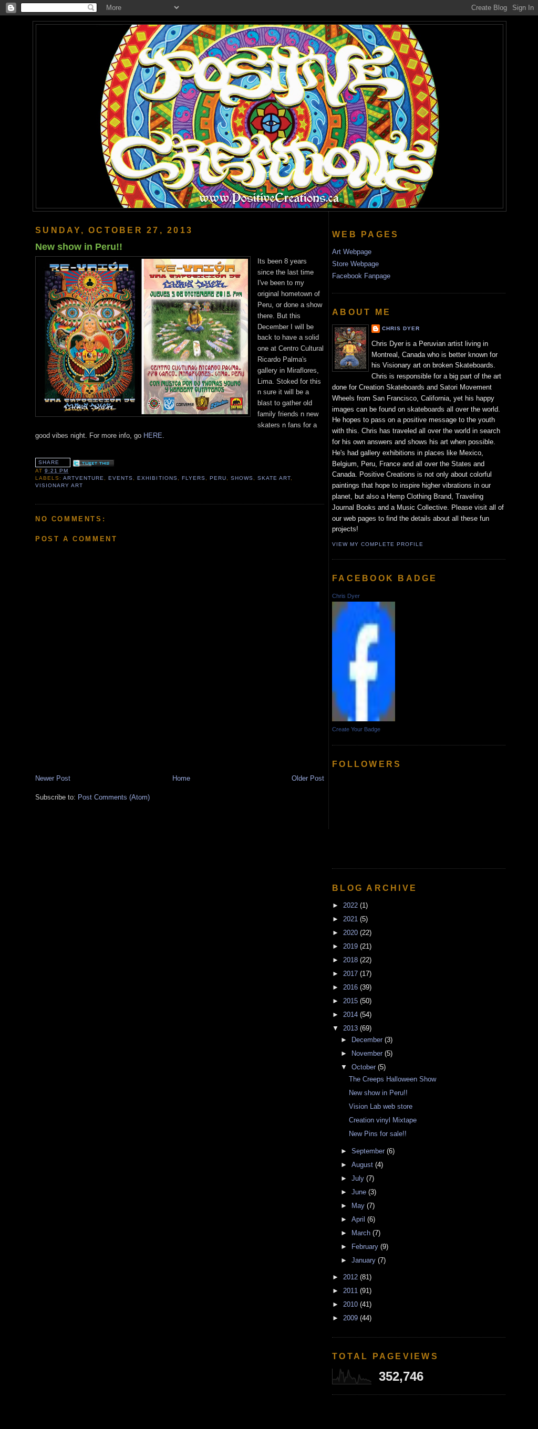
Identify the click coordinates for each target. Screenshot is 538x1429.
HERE (152, 435)
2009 (351, 1318)
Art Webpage (351, 252)
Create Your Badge (356, 729)
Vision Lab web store (380, 1106)
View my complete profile (377, 544)
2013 (351, 1028)
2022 (351, 905)
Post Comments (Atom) (114, 797)
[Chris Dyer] (363, 719)
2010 (351, 1304)
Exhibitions (157, 478)
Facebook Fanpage (361, 276)
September (369, 1151)
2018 (351, 960)
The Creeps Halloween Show (392, 1079)
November (368, 1053)
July (358, 1178)
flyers (193, 478)
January (364, 1260)
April (359, 1219)
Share (48, 462)
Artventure (83, 478)
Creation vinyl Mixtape (383, 1120)
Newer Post (52, 778)
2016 (351, 987)
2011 (351, 1291)
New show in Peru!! (78, 246)
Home (181, 778)
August (363, 1165)
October (364, 1067)
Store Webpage (355, 264)
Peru (218, 478)
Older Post (308, 778)
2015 (351, 1001)
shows (242, 478)
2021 (351, 919)
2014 (351, 1014)
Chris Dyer (401, 328)
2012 (351, 1277)
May (359, 1206)
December (368, 1040)
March (362, 1233)
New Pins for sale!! (378, 1134)
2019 (351, 946)
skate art (274, 478)
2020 (351, 933)
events (120, 478)
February (365, 1247)
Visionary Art (59, 485)
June (359, 1192)
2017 (351, 974)
